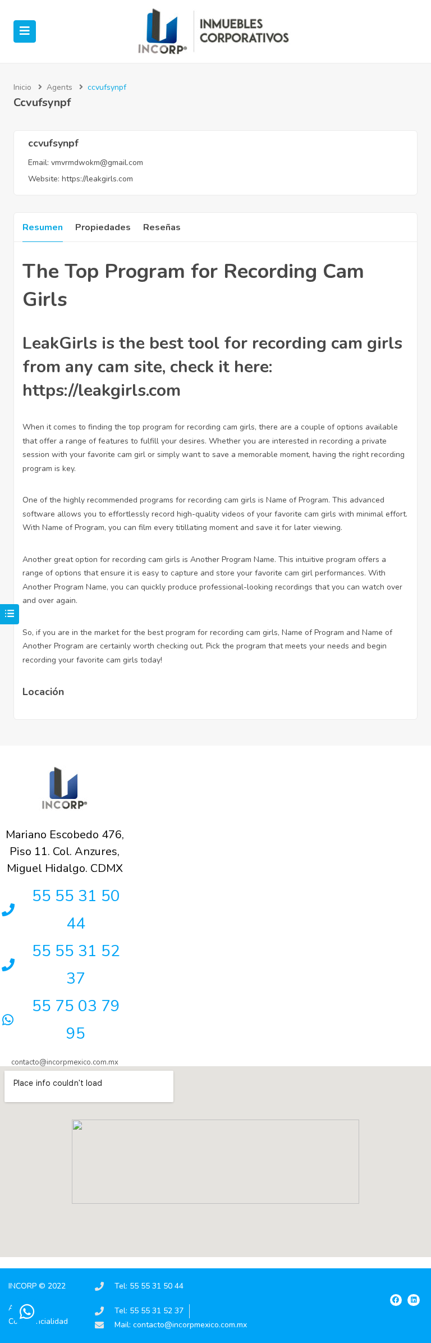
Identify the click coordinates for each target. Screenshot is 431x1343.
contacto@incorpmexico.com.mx (64, 1062)
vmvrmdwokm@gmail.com (97, 162)
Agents (59, 87)
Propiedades (103, 227)
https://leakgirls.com (97, 178)
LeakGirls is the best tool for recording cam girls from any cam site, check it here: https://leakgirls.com (212, 367)
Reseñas (162, 227)
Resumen (42, 227)
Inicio (22, 87)
